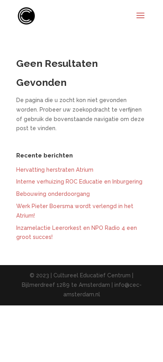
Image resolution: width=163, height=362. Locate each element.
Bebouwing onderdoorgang (53, 194)
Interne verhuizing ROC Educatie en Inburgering (79, 181)
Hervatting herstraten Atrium (54, 170)
